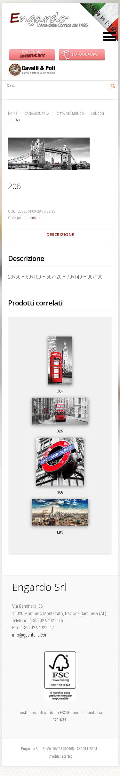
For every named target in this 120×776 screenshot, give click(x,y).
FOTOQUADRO (82, 54)
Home (12, 114)
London (97, 114)
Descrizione (60, 234)
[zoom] (60, 155)
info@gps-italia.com (30, 634)
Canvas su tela (37, 114)
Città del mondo (70, 114)
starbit (67, 756)
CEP (32, 69)
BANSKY (32, 54)
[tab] (60, 234)
